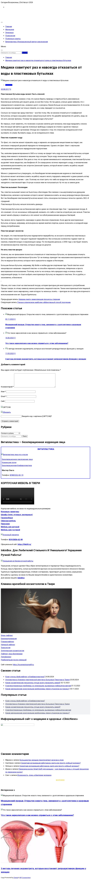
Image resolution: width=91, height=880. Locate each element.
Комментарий (7, 387)
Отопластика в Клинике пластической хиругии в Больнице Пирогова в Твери (37, 680)
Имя (3, 392)
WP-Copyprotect (25, 877)
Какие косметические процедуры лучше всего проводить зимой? (32, 683)
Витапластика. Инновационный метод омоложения (26, 42)
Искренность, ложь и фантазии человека (34, 775)
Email (3, 396)
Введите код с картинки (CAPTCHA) (36, 416)
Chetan (16, 877)
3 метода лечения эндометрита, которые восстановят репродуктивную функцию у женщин (45, 359)
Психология (10, 36)
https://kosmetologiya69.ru (23, 665)
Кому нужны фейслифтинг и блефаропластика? (25, 677)
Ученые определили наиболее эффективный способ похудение (44, 302)
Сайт (3, 401)
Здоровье (9, 32)
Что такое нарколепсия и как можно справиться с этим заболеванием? (36, 343)
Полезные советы (13, 39)
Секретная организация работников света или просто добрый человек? (51, 763)
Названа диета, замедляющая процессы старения (39, 299)
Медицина (9, 29)
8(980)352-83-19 (16, 475)
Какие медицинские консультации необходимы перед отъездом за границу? (37, 689)
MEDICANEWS (6, 12)
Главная (8, 26)
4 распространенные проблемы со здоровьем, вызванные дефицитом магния (38, 686)
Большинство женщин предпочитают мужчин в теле (42, 760)
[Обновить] (6, 412)
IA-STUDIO (60, 780)
